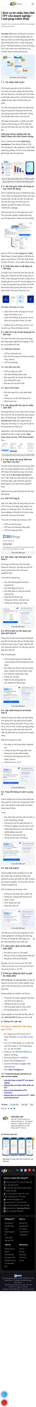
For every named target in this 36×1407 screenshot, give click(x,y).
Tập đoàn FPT (9, 1240)
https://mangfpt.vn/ (16, 1070)
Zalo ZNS (24, 1104)
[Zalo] (17, 1170)
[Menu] (33, 4)
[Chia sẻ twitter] (10, 1108)
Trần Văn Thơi (17, 1117)
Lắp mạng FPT (23, 1226)
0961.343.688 (9, 1254)
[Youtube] (29, 1170)
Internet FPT (23, 1223)
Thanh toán (23, 1257)
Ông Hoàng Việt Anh (23, 1208)
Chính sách (22, 1254)
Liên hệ (21, 1260)
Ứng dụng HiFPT (10, 1257)
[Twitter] (33, 1170)
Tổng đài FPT (23, 1235)
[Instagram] (25, 1170)
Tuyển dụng (8, 1237)
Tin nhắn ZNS (14, 1104)
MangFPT (21, 1211)
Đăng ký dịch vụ (10, 1249)
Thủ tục (21, 1249)
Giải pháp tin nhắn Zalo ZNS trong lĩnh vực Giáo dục (18, 1160)
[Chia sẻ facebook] (8, 1108)
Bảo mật (22, 1252)
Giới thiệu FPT (9, 1223)
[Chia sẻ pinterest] (13, 1108)
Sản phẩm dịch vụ (10, 1260)
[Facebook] (21, 1170)
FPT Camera (23, 1229)
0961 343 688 (24, 1205)
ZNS (31, 1104)
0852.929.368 (10, 1017)
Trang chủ (4, 24)
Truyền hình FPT (24, 1232)
